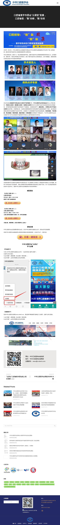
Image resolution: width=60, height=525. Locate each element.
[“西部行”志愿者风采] (7, 470)
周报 (37, 481)
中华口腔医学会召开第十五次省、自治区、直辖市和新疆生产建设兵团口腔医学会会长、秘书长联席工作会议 (20, 394)
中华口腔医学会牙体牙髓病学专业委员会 (47, 484)
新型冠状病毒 (42, 481)
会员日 (24, 484)
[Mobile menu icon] (58, 3)
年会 (14, 484)
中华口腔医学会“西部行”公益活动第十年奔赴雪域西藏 (20, 404)
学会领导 (6, 481)
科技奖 (32, 484)
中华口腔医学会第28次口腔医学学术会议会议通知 (21, 435)
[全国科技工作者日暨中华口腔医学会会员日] (13, 470)
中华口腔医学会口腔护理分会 (10, 486)
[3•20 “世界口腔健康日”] (20, 470)
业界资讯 (17, 481)
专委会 (52, 481)
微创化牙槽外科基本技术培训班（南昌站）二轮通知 (21, 445)
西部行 (6, 484)
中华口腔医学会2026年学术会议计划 (48, 412)
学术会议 (32, 481)
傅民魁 (37, 484)
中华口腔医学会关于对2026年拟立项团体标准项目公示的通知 (23, 456)
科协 (28, 484)
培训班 (22, 481)
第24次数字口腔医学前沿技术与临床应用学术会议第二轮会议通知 (24, 440)
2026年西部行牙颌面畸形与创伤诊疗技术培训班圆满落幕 (48, 404)
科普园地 (27, 481)
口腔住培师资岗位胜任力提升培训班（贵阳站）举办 (48, 392)
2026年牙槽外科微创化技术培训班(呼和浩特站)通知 (21, 450)
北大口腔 (18, 484)
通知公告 (11, 481)
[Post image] (8, 393)
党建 (48, 481)
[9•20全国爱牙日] (33, 470)
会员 (10, 484)
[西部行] (26, 470)
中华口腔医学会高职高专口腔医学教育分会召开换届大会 (20, 412)
